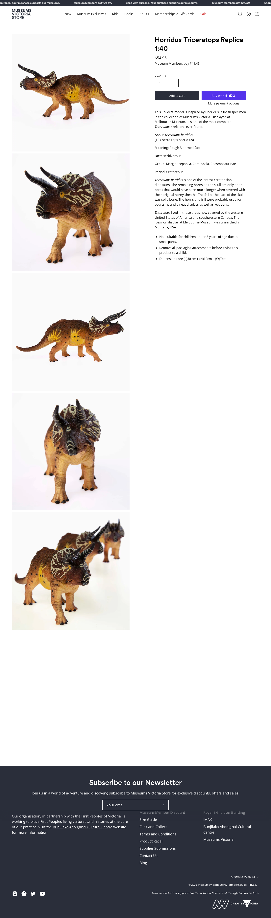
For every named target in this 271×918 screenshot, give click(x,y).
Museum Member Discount (162, 812)
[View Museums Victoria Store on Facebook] (24, 894)
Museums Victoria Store (212, 884)
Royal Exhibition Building (224, 812)
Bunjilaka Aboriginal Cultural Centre (82, 827)
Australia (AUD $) (243, 877)
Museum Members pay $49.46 (177, 63)
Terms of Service (237, 884)
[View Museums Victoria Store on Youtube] (42, 894)
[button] (240, 14)
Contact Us (148, 855)
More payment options (223, 103)
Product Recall (151, 841)
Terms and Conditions (157, 834)
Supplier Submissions (157, 848)
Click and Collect (153, 826)
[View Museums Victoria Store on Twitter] (33, 894)
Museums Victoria (218, 839)
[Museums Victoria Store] (22, 14)
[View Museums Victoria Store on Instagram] (15, 894)
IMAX (207, 819)
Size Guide (148, 819)
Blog (143, 862)
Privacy (253, 884)
